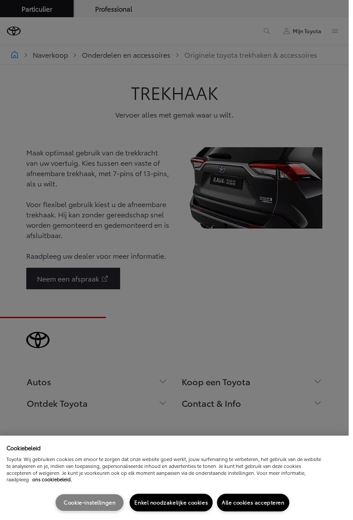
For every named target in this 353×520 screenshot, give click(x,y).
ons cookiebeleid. (52, 479)
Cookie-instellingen (89, 502)
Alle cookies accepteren (253, 502)
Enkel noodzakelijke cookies (171, 502)
